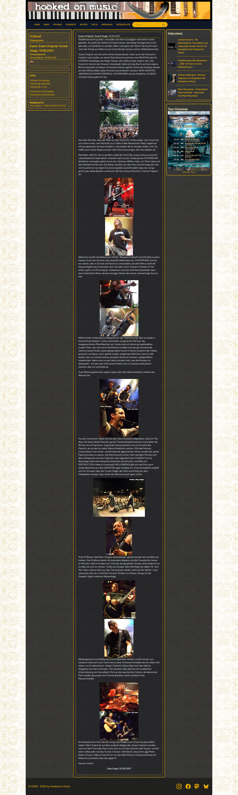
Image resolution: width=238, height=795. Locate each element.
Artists (83, 24)
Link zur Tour (188, 172)
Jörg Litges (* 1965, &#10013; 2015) (48, 105)
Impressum (107, 24)
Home (37, 24)
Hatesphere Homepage (42, 91)
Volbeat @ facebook (40, 83)
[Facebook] (188, 786)
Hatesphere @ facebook (42, 94)
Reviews (57, 24)
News (46, 24)
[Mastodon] (197, 786)
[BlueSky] (206, 786)
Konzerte (71, 24)
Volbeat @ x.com (38, 87)
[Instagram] (179, 786)
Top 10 (94, 24)
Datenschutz (123, 24)
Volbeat (35, 36)
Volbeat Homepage (39, 80)
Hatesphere (37, 40)
